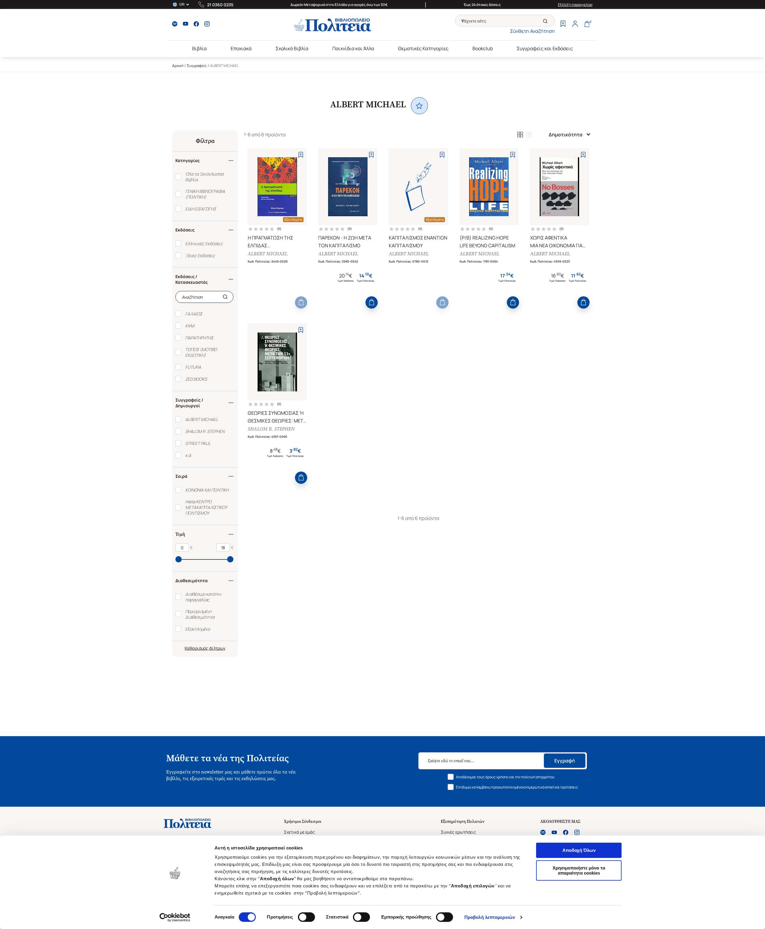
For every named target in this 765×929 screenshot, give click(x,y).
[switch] (306, 917)
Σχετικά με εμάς (299, 832)
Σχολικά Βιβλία (292, 48)
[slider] (178, 559)
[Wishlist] (563, 24)
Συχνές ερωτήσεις (458, 832)
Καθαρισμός (196, 648)
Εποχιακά (241, 48)
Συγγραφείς (197, 65)
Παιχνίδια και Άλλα (353, 48)
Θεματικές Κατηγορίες (423, 48)
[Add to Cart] (301, 302)
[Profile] (575, 24)
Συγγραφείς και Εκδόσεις (545, 48)
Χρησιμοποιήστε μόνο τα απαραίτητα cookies (579, 870)
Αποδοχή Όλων (579, 850)
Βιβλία (199, 48)
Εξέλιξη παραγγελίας (575, 4)
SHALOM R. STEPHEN (271, 429)
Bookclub (482, 48)
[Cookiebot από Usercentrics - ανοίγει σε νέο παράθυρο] (175, 917)
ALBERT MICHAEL (267, 254)
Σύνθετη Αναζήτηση (532, 31)
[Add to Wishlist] (301, 155)
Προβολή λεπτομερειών (489, 917)
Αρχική (177, 65)
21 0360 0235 (220, 4)
